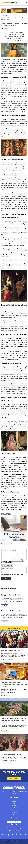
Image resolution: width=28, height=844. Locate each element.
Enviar (6, 578)
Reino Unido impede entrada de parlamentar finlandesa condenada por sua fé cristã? (14, 684)
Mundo (7, 695)
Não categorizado (14, 812)
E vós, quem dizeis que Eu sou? (10, 595)
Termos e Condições (5, 842)
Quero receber (14, 778)
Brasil (14, 803)
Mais (4, 606)
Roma (14, 814)
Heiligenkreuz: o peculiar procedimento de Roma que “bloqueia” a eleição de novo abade (13, 720)
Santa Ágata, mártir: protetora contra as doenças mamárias (14, 24)
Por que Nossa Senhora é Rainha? (11, 611)
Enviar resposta (16, 560)
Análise (14, 801)
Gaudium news (4, 17)
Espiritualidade (5, 15)
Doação (14, 805)
